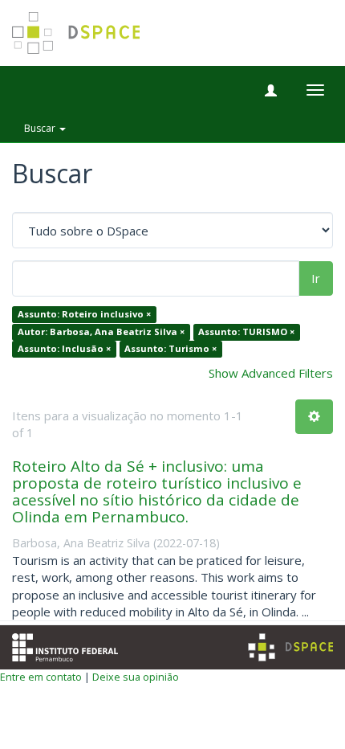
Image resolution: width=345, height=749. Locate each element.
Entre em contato (41, 676)
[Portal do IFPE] (65, 646)
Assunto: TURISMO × (246, 331)
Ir (315, 278)
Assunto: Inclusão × (64, 349)
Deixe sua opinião (135, 676)
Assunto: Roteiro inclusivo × (84, 315)
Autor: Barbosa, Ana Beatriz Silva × (101, 331)
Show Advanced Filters (271, 373)
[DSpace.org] (290, 647)
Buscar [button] (41, 128)
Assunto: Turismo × (170, 349)
